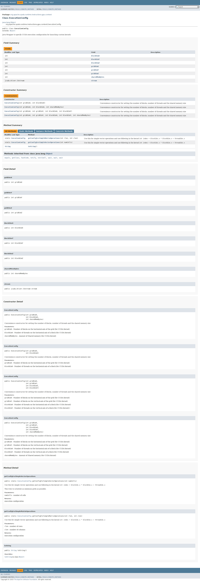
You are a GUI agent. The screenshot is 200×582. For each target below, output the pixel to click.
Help (51, 2)
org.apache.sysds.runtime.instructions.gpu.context (31, 15)
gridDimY (95, 70)
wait (50, 158)
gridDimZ (95, 73)
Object (12, 31)
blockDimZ (95, 63)
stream (94, 81)
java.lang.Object (9, 22)
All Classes (5, 6)
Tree (30, 2)
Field (17, 9)
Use (25, 2)
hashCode (25, 158)
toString (31, 146)
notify (33, 158)
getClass (15, 158)
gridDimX (95, 66)
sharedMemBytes (97, 77)
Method (31, 9)
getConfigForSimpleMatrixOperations (43, 138)
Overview (4, 2)
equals (7, 158)
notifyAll (42, 158)
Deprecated (38, 2)
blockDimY (95, 59)
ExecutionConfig (11, 103)
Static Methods (26, 131)
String (7, 146)
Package (12, 2)
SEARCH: (172, 7)
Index (46, 2)
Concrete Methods (64, 131)
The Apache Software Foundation (25, 579)
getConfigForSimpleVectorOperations (43, 142)
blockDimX (95, 56)
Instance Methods (44, 131)
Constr (23, 9)
